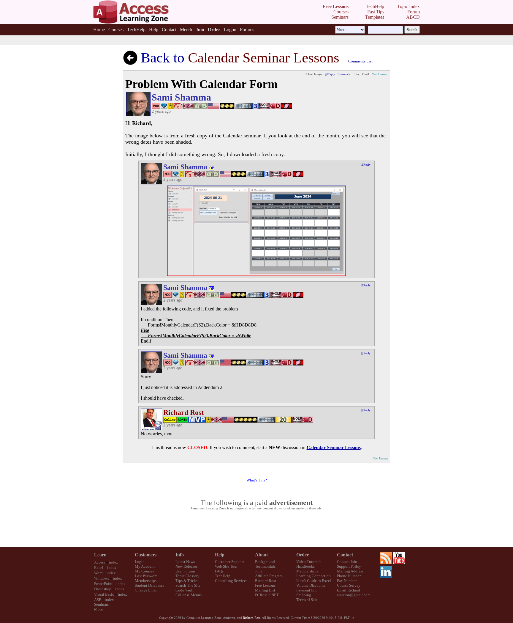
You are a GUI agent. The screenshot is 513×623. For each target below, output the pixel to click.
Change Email (146, 590)
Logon (230, 29)
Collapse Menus (188, 595)
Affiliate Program (269, 576)
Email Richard (348, 590)
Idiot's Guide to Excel (313, 580)
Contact (169, 29)
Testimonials (265, 566)
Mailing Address (350, 571)
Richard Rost (265, 580)
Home (99, 29)
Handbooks (305, 566)
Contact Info (347, 561)
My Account (145, 566)
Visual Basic (104, 594)
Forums (247, 29)
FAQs (219, 571)
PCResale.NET (267, 595)
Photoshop (102, 589)
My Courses (144, 571)
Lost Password (146, 576)
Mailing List (265, 590)
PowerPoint (103, 583)
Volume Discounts (310, 585)
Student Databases (149, 585)
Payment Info (307, 590)
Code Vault (184, 590)
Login (140, 561)
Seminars (101, 604)
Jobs (258, 571)
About (261, 554)
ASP (97, 599)
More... (99, 609)
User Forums (185, 571)
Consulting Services (231, 580)
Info (179, 554)
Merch (186, 29)
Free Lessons (265, 585)
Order (302, 554)
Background (265, 561)
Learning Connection (313, 576)
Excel (98, 567)
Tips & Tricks (186, 580)
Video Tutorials (308, 561)
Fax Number (347, 580)
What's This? (256, 480)
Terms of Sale (307, 599)
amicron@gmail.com (353, 595)
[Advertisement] (256, 528)
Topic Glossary (187, 576)
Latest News (185, 561)
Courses (116, 29)
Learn (100, 554)
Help (153, 29)
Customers (145, 554)
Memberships (145, 580)
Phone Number (349, 576)
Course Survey (348, 585)
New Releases (186, 566)
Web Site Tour (226, 566)
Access (99, 562)
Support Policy (349, 566)
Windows (101, 578)
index (113, 562)
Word (98, 573)
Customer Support (229, 561)
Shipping (303, 595)
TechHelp (136, 29)
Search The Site (187, 585)
